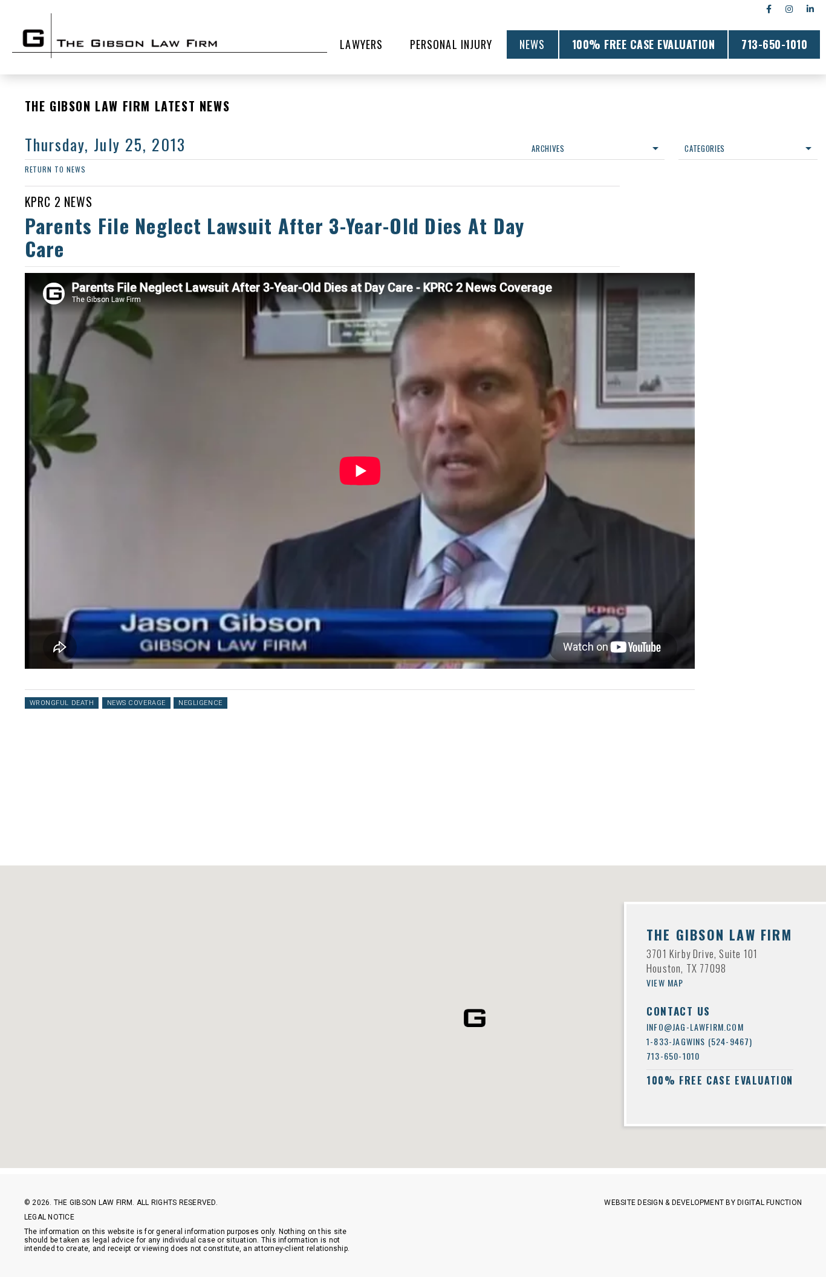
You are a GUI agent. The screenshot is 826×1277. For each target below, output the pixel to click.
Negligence (200, 703)
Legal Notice (49, 1217)
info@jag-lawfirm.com (695, 1026)
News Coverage (136, 703)
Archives (548, 148)
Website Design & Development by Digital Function (703, 1202)
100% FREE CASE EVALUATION (643, 44)
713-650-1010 (774, 44)
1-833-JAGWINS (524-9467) (699, 1041)
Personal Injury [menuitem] (451, 44)
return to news (55, 169)
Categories (705, 148)
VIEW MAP (665, 982)
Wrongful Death (62, 703)
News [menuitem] (532, 44)
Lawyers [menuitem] (361, 44)
